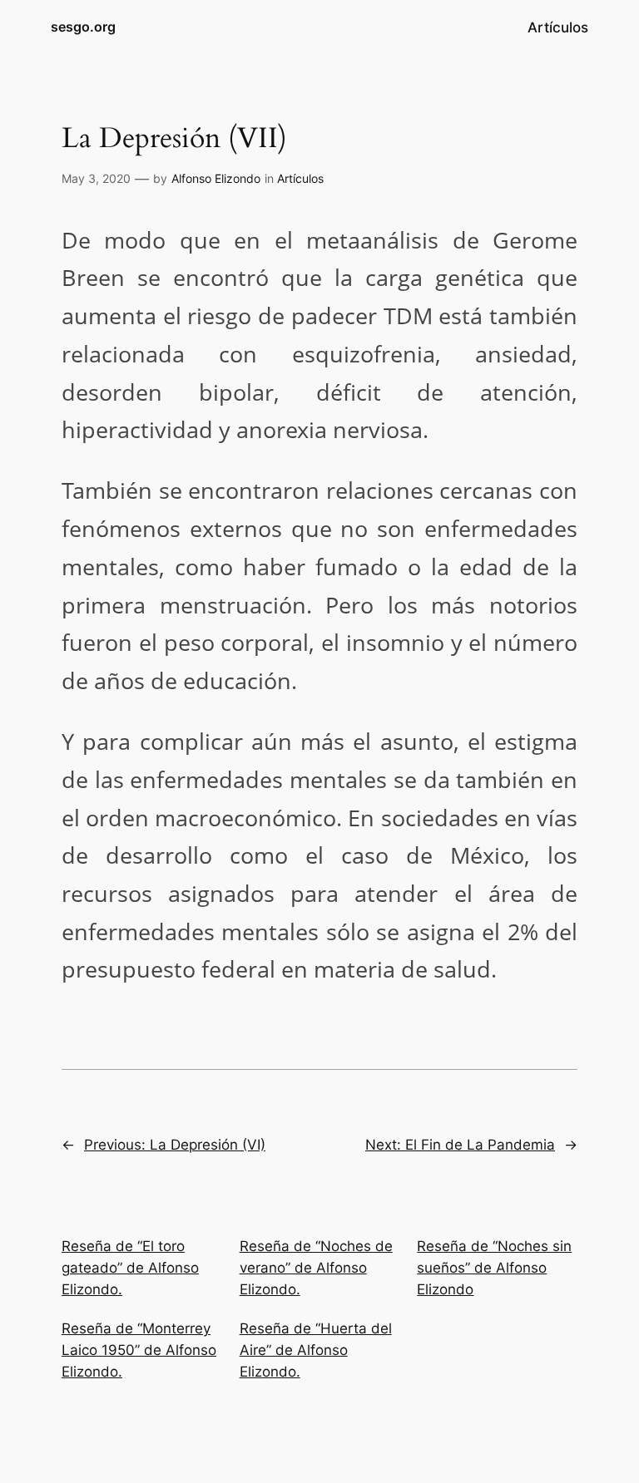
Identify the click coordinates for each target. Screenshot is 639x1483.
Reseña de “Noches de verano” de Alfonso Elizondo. (316, 1268)
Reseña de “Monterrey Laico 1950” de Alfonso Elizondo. (139, 1350)
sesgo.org (83, 26)
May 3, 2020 (96, 178)
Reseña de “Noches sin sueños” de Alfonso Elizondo (494, 1268)
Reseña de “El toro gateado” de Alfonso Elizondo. (130, 1268)
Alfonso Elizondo (215, 178)
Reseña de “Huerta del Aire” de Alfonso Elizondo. (316, 1350)
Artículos (300, 178)
